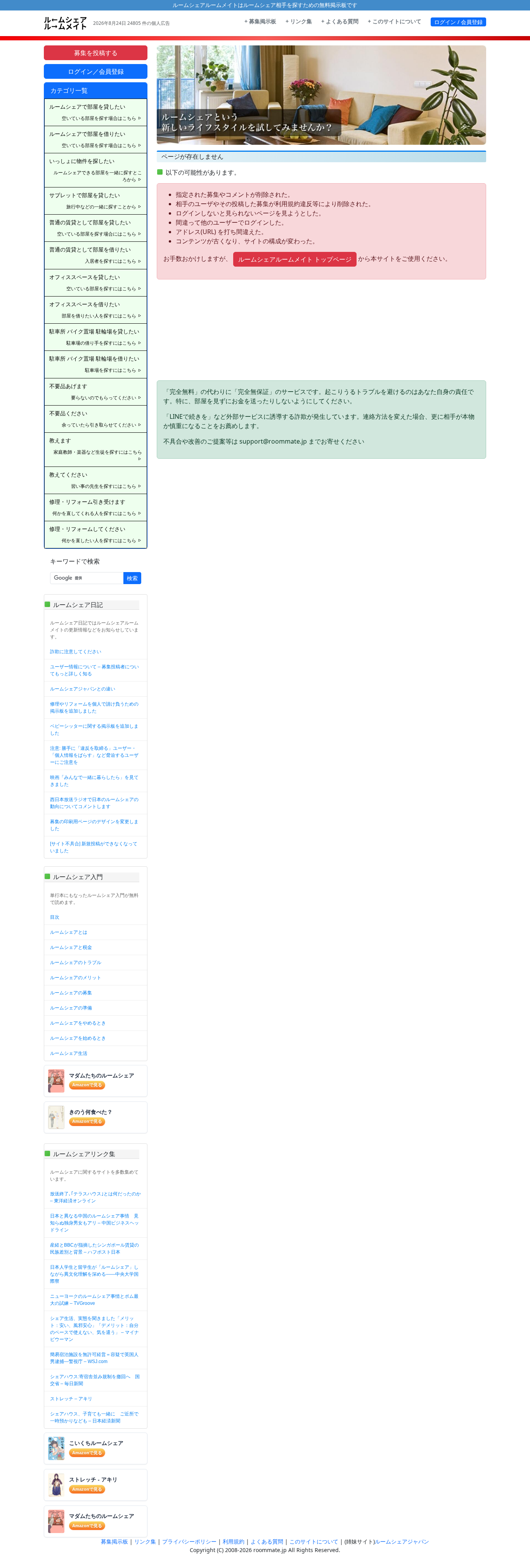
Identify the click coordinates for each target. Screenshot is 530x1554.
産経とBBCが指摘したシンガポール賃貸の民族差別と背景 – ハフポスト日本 (94, 1248)
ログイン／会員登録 (96, 71)
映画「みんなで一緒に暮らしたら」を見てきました (94, 781)
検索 (132, 578)
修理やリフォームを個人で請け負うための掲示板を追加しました (94, 707)
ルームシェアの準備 (71, 1008)
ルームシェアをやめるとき (78, 1023)
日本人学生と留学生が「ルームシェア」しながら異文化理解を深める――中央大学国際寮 (94, 1274)
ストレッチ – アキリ (71, 1398)
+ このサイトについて (394, 21)
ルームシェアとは (68, 932)
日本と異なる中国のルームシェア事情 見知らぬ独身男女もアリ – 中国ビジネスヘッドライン (94, 1223)
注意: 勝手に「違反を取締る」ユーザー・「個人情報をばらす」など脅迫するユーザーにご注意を (94, 755)
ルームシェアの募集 (71, 993)
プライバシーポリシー (189, 1541)
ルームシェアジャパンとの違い (82, 689)
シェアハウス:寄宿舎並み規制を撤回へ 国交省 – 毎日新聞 (95, 1380)
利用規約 (233, 1541)
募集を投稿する (96, 53)
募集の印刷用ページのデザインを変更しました (94, 825)
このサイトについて (313, 1541)
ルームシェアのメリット (75, 977)
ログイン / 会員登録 (458, 22)
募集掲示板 (114, 1541)
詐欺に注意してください (75, 651)
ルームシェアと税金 (71, 947)
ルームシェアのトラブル (75, 962)
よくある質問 (267, 1541)
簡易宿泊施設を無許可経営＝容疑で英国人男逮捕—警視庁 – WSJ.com (94, 1358)
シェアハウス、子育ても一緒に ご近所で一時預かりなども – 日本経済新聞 (94, 1417)
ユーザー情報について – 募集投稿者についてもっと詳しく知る (94, 670)
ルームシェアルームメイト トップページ (295, 259)
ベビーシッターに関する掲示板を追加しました (94, 729)
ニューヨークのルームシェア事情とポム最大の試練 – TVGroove (94, 1300)
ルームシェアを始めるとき (78, 1038)
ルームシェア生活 (68, 1053)
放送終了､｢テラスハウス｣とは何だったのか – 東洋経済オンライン (95, 1197)
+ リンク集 (299, 21)
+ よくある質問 (340, 21)
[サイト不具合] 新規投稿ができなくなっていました (93, 847)
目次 (54, 917)
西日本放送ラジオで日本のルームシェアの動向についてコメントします (94, 803)
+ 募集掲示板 (260, 21)
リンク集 (145, 1541)
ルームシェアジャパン (402, 1541)
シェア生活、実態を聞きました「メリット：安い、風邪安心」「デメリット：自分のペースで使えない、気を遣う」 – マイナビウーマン (94, 1329)
